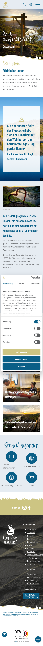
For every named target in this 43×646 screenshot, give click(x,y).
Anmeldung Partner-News (33, 582)
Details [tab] (21, 284)
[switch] (37, 328)
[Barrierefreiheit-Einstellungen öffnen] (4, 634)
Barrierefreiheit (33, 561)
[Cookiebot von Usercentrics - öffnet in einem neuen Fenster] (30, 277)
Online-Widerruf (31, 550)
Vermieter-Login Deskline (33, 575)
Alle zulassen (21, 352)
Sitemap (31, 564)
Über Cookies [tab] (35, 284)
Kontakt (30, 536)
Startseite (31, 529)
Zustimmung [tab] (8, 284)
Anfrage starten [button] (30, 596)
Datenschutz (32, 542)
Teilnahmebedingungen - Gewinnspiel (33, 556)
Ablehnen (21, 366)
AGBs (29, 545)
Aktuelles (31, 532)
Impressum (32, 539)
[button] (30, 4)
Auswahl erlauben (21, 359)
